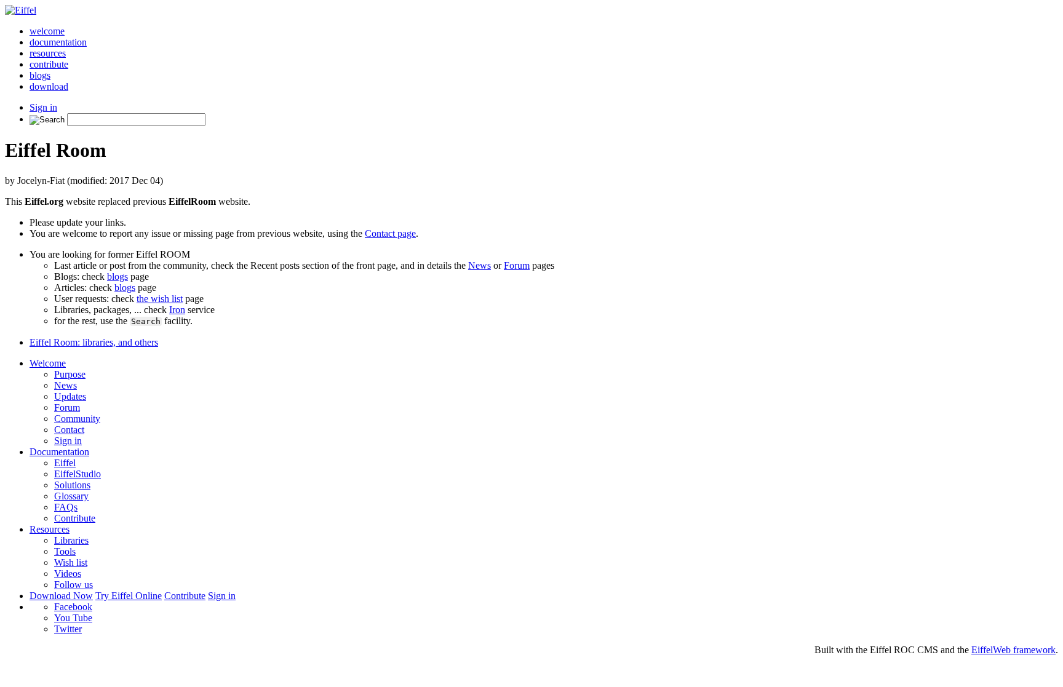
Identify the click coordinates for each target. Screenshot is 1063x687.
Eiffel (65, 463)
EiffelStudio (77, 474)
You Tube (73, 618)
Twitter (68, 629)
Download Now (61, 595)
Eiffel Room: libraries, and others (94, 342)
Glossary (71, 496)
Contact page (390, 233)
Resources (50, 529)
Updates (70, 396)
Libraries (71, 540)
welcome (47, 31)
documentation (58, 42)
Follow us (73, 584)
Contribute (74, 518)
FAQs (66, 507)
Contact (69, 429)
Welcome (48, 363)
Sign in (43, 107)
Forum (517, 265)
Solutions (72, 485)
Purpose (70, 374)
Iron (177, 309)
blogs (40, 75)
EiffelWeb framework (1013, 650)
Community (77, 418)
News (479, 265)
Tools (65, 551)
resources (48, 53)
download (49, 86)
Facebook (73, 607)
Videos (67, 573)
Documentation (59, 452)
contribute (49, 64)
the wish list (160, 298)
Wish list (70, 562)
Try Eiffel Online (128, 595)
